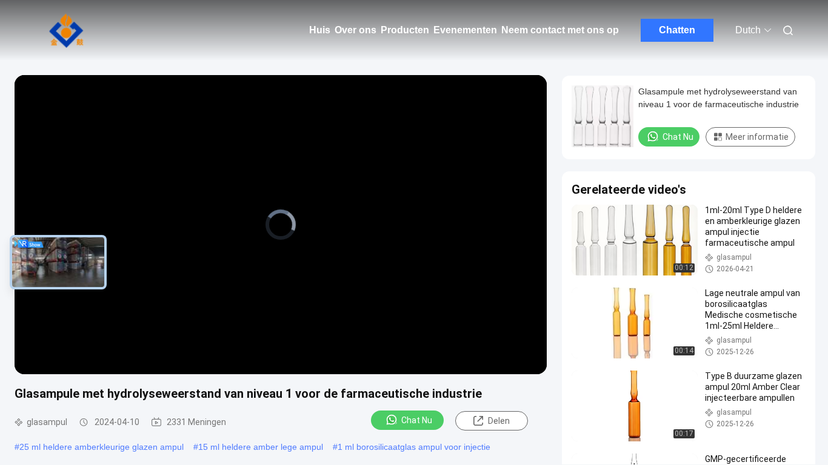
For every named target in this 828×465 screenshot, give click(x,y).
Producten (405, 30)
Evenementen (465, 30)
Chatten (677, 30)
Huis (319, 30)
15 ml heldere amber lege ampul (260, 447)
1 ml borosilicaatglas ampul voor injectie (414, 447)
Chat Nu (416, 420)
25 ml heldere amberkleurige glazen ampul (101, 447)
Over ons (355, 30)
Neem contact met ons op (560, 30)
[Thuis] (66, 30)
